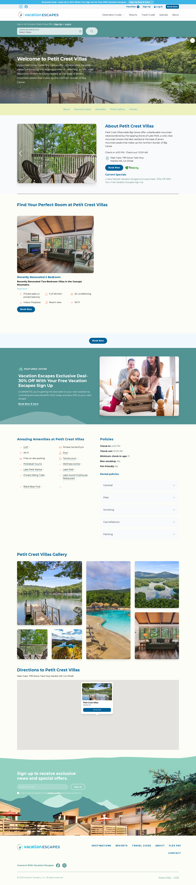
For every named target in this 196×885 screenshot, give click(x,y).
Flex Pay (175, 845)
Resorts (133, 15)
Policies (133, 109)
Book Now (172, 6)
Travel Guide (148, 15)
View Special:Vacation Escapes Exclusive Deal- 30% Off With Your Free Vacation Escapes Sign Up (138, 181)
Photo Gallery (117, 109)
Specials (163, 15)
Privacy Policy (165, 877)
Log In (159, 6)
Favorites (132, 6)
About (175, 15)
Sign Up (147, 6)
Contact (174, 853)
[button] (20, 153)
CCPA (176, 877)
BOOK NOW (97, 710)
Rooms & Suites (82, 109)
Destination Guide (112, 15)
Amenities (100, 109)
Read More (22, 289)
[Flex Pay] (132, 168)
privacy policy (54, 793)
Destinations (101, 845)
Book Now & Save (28, 404)
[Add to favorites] (192, 40)
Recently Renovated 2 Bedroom (39, 277)
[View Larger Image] (49, 593)
